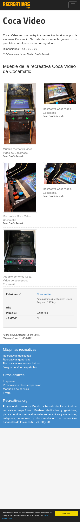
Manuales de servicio (16, 388)
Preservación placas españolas (22, 385)
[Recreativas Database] (16, 5)
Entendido (66, 513)
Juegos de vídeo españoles (20, 367)
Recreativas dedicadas (17, 355)
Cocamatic (44, 294)
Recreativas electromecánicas (21, 363)
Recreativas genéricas (16, 359)
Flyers (6, 392)
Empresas (9, 381)
